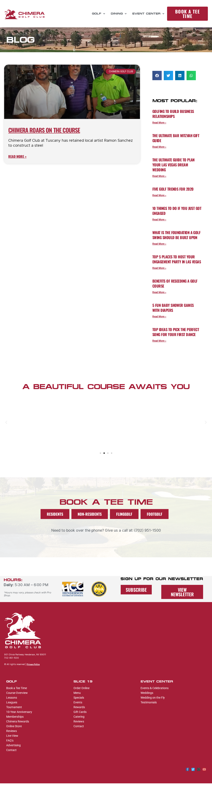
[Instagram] (198, 769)
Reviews (11, 731)
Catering (78, 716)
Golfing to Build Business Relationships (173, 114)
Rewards (79, 707)
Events (77, 702)
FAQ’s (9, 740)
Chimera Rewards (17, 721)
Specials (78, 697)
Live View (12, 735)
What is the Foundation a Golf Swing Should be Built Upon (176, 235)
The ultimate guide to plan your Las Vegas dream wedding (173, 164)
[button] (157, 75)
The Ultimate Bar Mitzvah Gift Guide (175, 138)
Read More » (17, 156)
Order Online (81, 688)
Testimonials (149, 702)
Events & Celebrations (155, 688)
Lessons (11, 697)
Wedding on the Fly (153, 697)
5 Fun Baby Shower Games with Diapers (173, 307)
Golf (96, 13)
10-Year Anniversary (19, 712)
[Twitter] (193, 769)
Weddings (147, 692)
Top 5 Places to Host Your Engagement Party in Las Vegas (176, 259)
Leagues (11, 702)
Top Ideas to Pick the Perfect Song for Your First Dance (175, 332)
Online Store (14, 726)
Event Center (146, 13)
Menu (77, 692)
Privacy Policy (33, 664)
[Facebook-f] (187, 769)
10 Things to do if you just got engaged (176, 211)
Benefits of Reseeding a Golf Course (175, 283)
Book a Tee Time (16, 688)
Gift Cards (80, 712)
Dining (117, 13)
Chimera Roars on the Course (44, 130)
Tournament (14, 707)
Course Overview (17, 692)
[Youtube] (204, 769)
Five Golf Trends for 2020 (173, 189)
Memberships (15, 716)
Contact (11, 750)
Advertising (13, 745)
